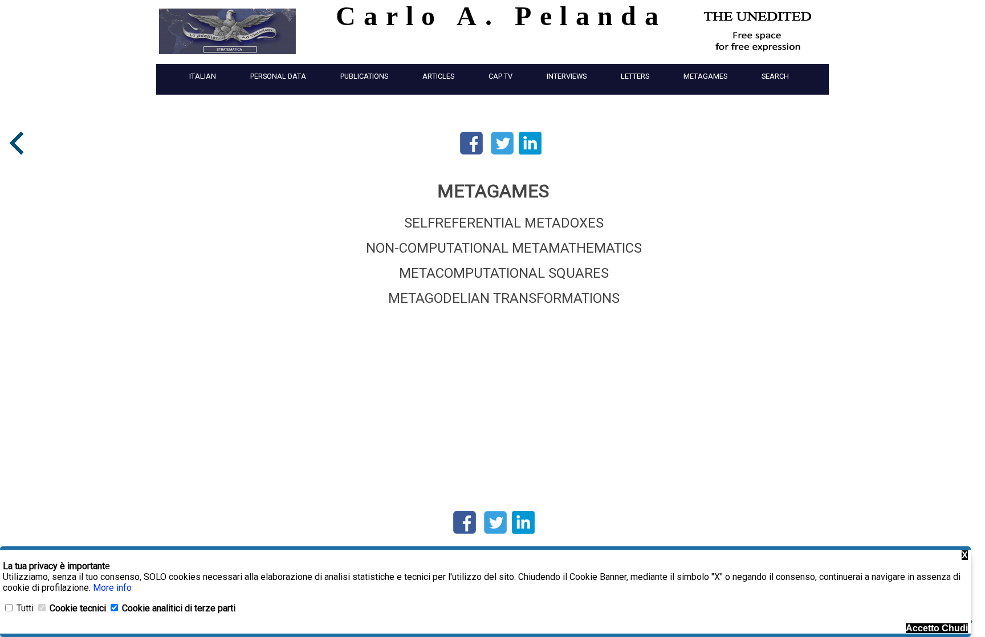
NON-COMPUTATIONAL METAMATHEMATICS (504, 248)
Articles (438, 76)
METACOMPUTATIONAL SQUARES (504, 273)
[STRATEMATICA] (227, 56)
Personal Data (278, 76)
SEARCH (775, 76)
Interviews (567, 76)
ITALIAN (202, 76)
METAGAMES (705, 76)
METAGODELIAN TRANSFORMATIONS (504, 298)
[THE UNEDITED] (757, 56)
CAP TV (500, 76)
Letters (635, 76)
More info (112, 587)
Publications (364, 76)
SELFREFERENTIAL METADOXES (504, 223)
